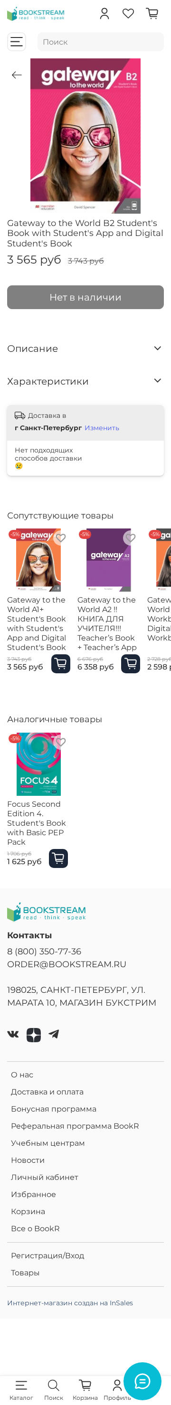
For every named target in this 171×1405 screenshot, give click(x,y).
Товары (25, 1272)
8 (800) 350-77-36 (44, 951)
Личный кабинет (44, 1177)
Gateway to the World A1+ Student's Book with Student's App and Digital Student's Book (36, 623)
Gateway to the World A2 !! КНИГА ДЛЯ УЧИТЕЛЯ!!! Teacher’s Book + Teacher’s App (107, 623)
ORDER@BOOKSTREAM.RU (66, 964)
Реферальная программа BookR (75, 1126)
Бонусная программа (53, 1108)
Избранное (33, 1194)
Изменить (102, 428)
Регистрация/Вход (47, 1255)
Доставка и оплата (47, 1091)
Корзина (28, 1211)
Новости (28, 1160)
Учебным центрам (48, 1143)
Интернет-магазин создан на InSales (70, 1303)
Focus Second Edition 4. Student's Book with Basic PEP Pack (36, 822)
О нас (22, 1074)
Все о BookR (35, 1228)
